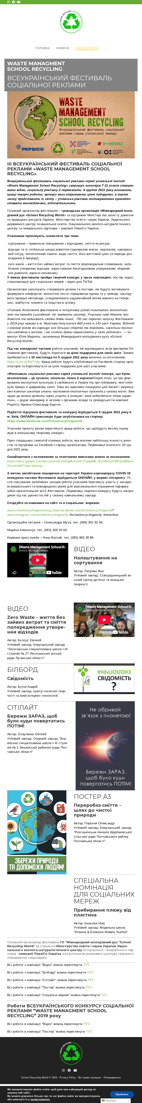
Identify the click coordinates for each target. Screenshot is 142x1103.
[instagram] (63, 1070)
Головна (43, 48)
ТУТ (86, 965)
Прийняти (122, 1094)
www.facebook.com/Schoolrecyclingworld (82, 510)
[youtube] (75, 1070)
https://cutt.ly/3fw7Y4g (23, 362)
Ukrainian (110, 1100)
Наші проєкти (87, 48)
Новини (62, 48)
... (106, 48)
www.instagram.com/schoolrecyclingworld (37, 515)
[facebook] (69, 1070)
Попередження (112, 1077)
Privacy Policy (68, 1077)
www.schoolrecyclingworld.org (29, 510)
